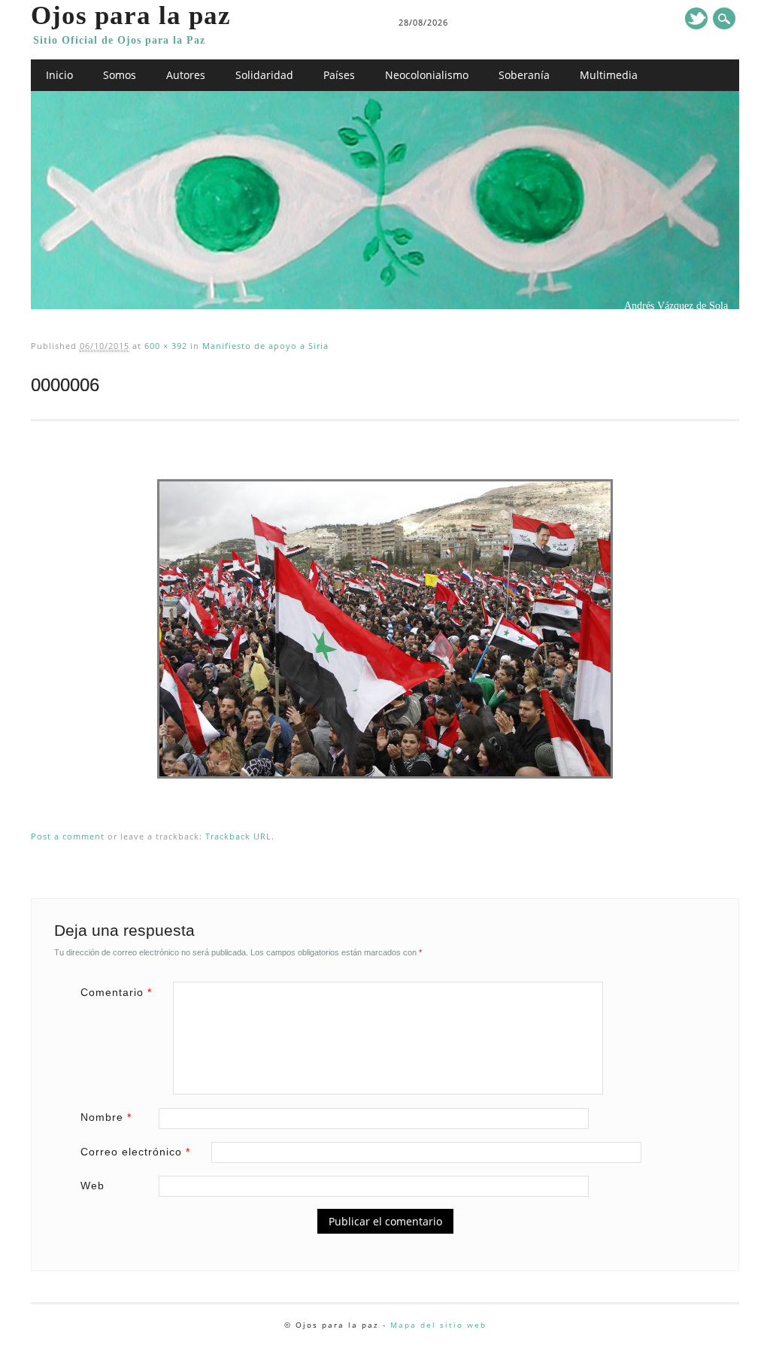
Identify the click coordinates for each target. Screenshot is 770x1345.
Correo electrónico (135, 1152)
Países (339, 75)
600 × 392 (165, 345)
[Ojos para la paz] (385, 305)
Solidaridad (264, 75)
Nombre (106, 1117)
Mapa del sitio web (438, 1324)
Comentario (116, 992)
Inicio (59, 75)
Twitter (696, 18)
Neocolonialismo (426, 75)
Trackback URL (238, 836)
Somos (119, 75)
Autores (185, 75)
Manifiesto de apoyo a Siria (265, 345)
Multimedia (609, 75)
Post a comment (68, 836)
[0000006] (385, 793)
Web (92, 1186)
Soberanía (524, 75)
